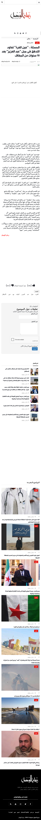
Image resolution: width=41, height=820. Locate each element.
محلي (28, 39)
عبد (28, 294)
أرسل (34, 349)
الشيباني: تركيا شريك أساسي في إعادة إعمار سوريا (16, 406)
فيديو (18, 812)
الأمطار (4, 294)
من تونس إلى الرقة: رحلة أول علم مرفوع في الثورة (27, 627)
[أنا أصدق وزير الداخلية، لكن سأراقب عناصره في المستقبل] (34, 375)
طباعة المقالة (4, 61)
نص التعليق (34, 321)
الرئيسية (35, 39)
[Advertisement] (20, 120)
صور (15, 812)
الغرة (37, 294)
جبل (32, 294)
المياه (17, 294)
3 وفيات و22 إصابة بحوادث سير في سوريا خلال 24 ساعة (26, 730)
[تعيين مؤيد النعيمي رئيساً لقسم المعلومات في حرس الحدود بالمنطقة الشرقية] (34, 420)
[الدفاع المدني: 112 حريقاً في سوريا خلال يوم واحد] (20, 690)
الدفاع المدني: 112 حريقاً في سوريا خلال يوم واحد (27, 696)
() (29, 285)
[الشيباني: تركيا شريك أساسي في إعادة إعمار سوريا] (34, 411)
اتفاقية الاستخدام (25, 812)
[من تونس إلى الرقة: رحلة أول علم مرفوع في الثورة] (20, 621)
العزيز (23, 294)
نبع (13, 294)
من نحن (32, 812)
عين (9, 294)
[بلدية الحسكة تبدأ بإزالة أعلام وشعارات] (20, 654)
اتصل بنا (10, 812)
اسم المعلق (34, 314)
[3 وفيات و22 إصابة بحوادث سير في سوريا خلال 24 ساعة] (20, 723)
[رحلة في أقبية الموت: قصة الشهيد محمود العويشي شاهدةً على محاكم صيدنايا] (20, 757)
